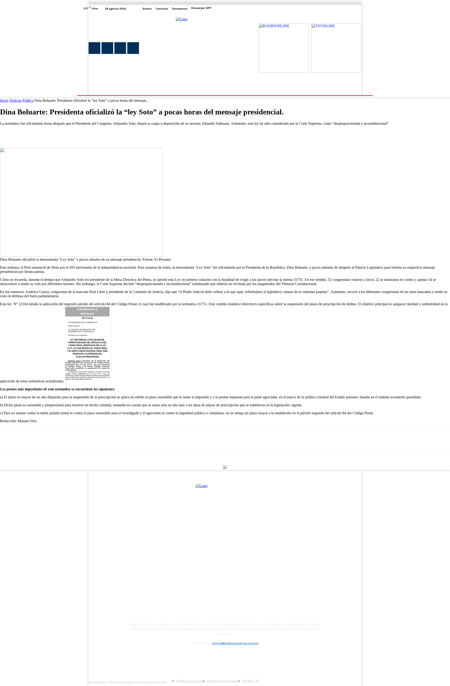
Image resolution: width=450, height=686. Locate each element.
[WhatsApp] (58, 134)
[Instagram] (347, 8)
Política (28, 100)
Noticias (15, 100)
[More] (75, 134)
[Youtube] (364, 8)
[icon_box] (225, 8)
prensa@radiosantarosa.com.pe (235, 643)
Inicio (4, 100)
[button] (361, 89)
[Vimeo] (358, 8)
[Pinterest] (41, 134)
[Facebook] (342, 8)
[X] (353, 8)
